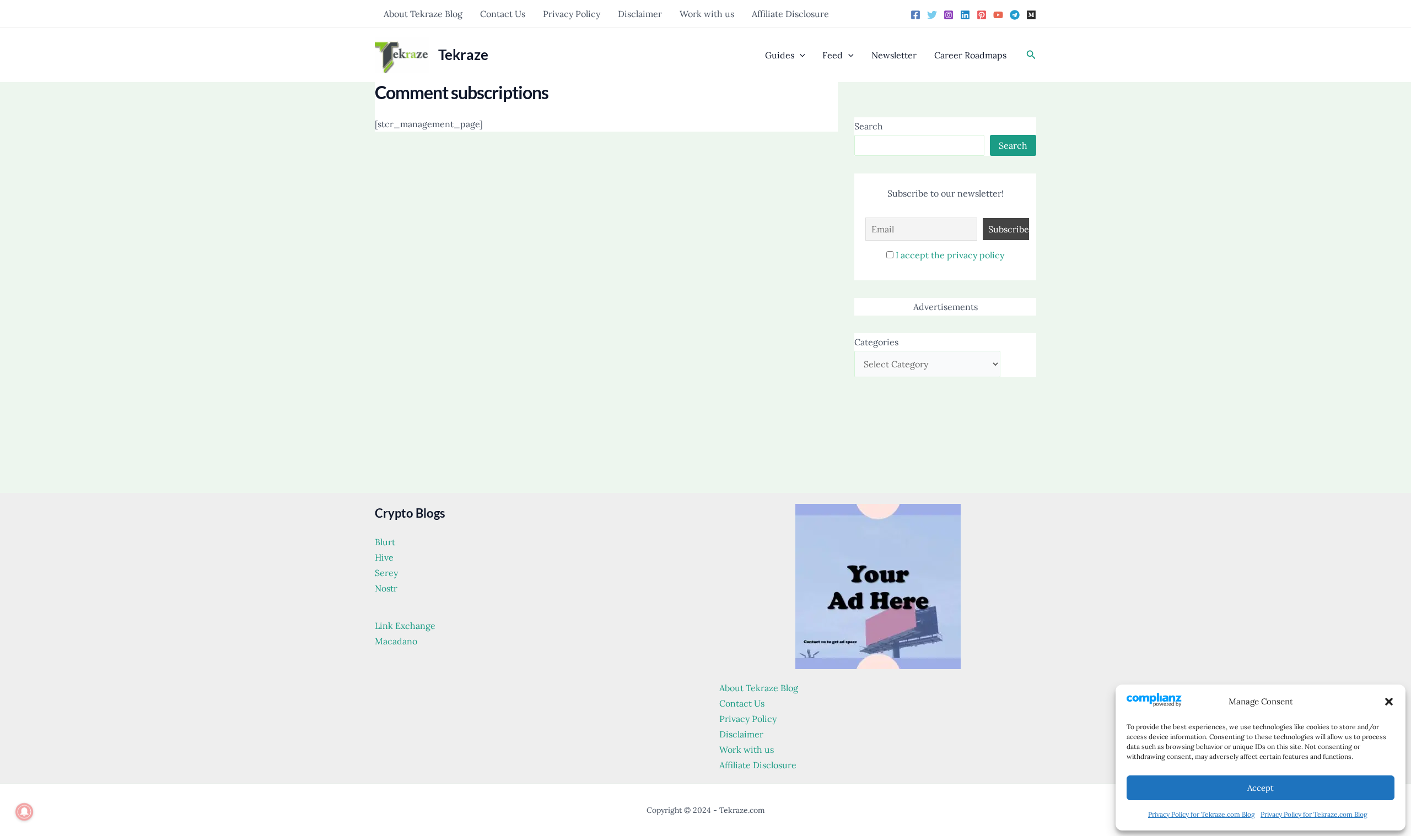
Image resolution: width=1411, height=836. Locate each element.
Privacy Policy (571, 13)
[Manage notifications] (24, 812)
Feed (832, 55)
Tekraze (463, 54)
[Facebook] (915, 15)
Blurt (385, 541)
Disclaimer (640, 13)
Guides (779, 55)
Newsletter (894, 55)
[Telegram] (1015, 15)
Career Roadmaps (970, 55)
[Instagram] (949, 15)
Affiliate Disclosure (790, 13)
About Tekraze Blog (423, 13)
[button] (1388, 701)
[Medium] (1031, 15)
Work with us (707, 13)
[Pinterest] (982, 15)
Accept (1260, 788)
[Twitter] (932, 15)
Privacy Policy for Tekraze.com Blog (1201, 814)
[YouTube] (998, 15)
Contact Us (502, 13)
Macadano (396, 641)
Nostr (386, 588)
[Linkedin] (965, 15)
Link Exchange (405, 625)
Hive (384, 557)
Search (868, 126)
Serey (386, 572)
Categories (876, 342)
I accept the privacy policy (950, 254)
